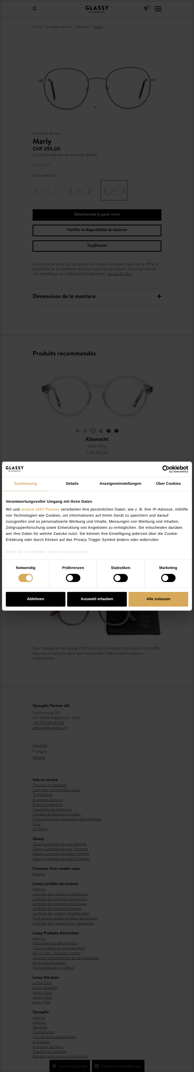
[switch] (73, 578)
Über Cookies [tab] (168, 483)
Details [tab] (72, 483)
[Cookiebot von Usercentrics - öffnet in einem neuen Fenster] (166, 469)
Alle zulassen (159, 599)
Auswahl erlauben (97, 599)
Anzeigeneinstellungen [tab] (120, 483)
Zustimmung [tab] (25, 483)
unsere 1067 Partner (40, 509)
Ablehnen (35, 599)
